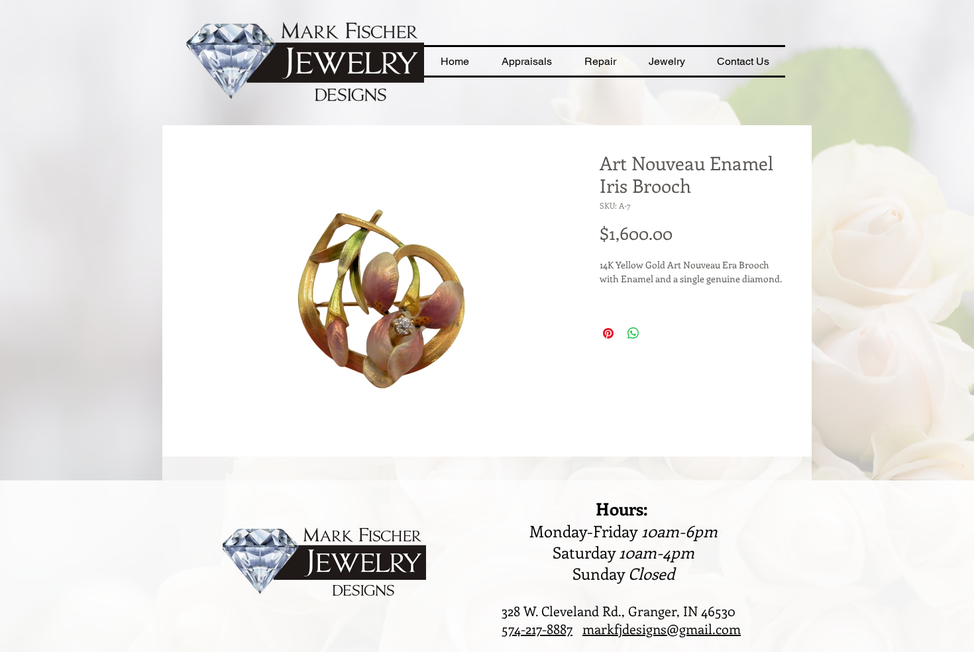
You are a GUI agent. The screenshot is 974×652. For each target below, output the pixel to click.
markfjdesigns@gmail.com (661, 628)
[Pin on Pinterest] (608, 333)
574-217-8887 (537, 628)
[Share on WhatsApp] (633, 333)
